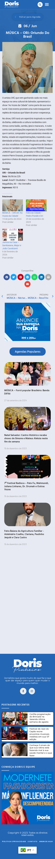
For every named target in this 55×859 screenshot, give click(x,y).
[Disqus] (27, 603)
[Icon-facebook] (23, 691)
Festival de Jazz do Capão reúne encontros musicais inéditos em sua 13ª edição (39, 734)
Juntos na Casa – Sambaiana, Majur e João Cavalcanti (11, 245)
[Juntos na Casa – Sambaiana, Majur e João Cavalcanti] (12, 235)
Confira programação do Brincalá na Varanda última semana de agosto (40, 718)
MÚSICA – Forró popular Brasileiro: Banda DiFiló (26, 391)
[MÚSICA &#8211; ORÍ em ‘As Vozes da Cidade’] (12, 205)
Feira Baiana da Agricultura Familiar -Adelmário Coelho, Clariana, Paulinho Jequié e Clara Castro (24, 534)
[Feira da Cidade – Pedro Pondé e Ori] (36, 205)
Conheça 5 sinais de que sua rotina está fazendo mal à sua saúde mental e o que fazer (40, 750)
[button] (40, 5)
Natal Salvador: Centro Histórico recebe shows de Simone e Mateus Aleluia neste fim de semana (26, 438)
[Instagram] (32, 691)
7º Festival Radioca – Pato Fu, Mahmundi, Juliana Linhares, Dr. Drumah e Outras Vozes (26, 486)
